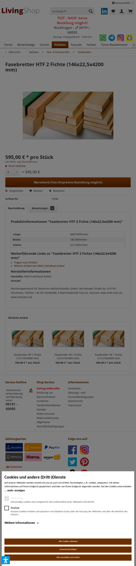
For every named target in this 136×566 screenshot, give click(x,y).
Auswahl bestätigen (68, 549)
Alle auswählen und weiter (68, 557)
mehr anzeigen (16, 490)
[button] (6, 560)
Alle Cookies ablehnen (68, 541)
